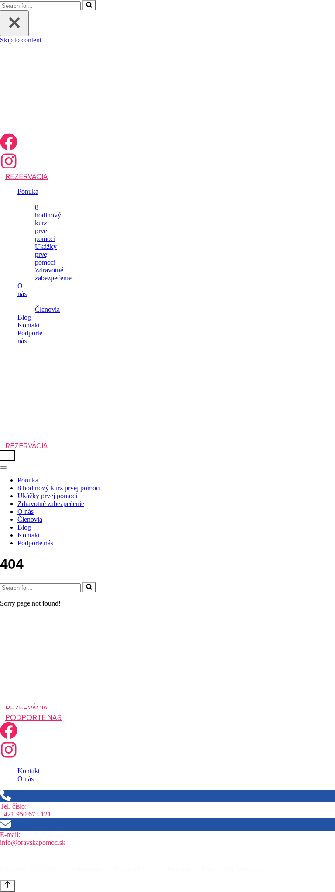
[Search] (89, 5)
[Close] (14, 23)
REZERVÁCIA (26, 176)
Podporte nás (35, 543)
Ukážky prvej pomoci (46, 254)
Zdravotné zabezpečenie (53, 274)
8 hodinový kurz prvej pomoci (59, 488)
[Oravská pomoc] (43, 129)
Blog (24, 317)
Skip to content (20, 40)
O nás (25, 511)
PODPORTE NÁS (33, 717)
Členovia (47, 309)
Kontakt (28, 325)
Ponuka (27, 480)
